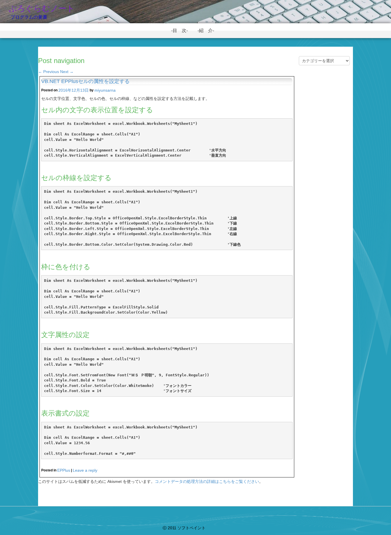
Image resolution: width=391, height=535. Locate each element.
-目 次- (181, 30)
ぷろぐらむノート (42, 8)
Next (67, 71)
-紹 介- (208, 30)
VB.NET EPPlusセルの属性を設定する (85, 81)
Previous (48, 71)
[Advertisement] (324, 169)
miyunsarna (105, 90)
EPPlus (63, 470)
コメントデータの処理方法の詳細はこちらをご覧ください (207, 481)
